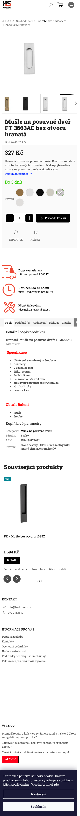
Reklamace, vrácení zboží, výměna (24, 661)
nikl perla (21, 569)
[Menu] (71, 5)
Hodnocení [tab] (39, 322)
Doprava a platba (12, 636)
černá (7, 569)
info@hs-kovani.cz (19, 607)
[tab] (38, 581)
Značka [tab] (66, 322)
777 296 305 (15, 613)
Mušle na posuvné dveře (36, 431)
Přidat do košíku (55, 218)
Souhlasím (38, 806)
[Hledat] (51, 5)
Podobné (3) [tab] (22, 322)
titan (52, 569)
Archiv (10, 759)
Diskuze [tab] (54, 322)
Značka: (17, 25)
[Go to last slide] (7, 579)
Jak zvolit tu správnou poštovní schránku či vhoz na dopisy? (35, 744)
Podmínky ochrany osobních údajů (24, 656)
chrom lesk (38, 569)
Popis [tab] (8, 322)
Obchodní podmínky (15, 646)
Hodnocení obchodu (14, 651)
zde (56, 784)
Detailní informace (16, 173)
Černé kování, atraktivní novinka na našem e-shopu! (35, 752)
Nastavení (38, 794)
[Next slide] (17, 579)
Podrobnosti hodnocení (51, 21)
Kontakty (8, 641)
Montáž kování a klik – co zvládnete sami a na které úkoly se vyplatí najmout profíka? (39, 735)
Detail (12, 560)
